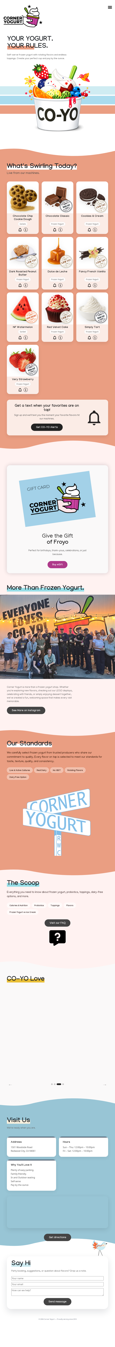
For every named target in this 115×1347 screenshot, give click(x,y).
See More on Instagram (26, 710)
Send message (57, 1302)
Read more (32, 1068)
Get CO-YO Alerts (47, 427)
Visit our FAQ (57, 923)
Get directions (57, 1237)
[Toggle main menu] (110, 7)
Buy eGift (57, 565)
